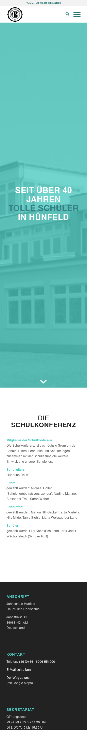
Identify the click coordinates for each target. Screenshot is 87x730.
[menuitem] (65, 14)
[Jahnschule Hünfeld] (36, 14)
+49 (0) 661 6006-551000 (37, 661)
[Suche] (65, 14)
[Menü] (75, 14)
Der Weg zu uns (18, 677)
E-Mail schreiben (18, 669)
